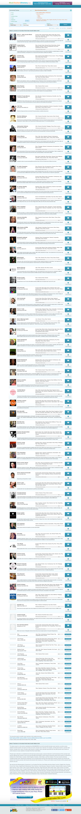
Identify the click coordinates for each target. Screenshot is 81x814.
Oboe (36, 86)
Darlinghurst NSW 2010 (22, 565)
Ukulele (58, 45)
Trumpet (54, 206)
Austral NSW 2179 (20, 524)
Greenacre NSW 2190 (21, 238)
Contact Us (59, 805)
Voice (42, 136)
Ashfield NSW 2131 (21, 664)
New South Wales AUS (33, 30)
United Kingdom (30, 756)
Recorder (40, 96)
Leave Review (68, 636)
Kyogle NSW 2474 (20, 341)
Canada (24, 756)
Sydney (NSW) (23, 738)
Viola (44, 349)
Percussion (37, 35)
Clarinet (60, 411)
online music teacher (29, 749)
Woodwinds (59, 206)
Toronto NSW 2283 (21, 514)
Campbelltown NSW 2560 (22, 412)
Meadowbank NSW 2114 (22, 177)
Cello (36, 126)
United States (19, 756)
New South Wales (63, 28)
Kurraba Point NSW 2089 (22, 635)
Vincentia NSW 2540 (21, 535)
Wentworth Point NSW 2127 (22, 107)
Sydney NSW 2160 (21, 443)
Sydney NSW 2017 (21, 401)
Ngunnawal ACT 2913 (21, 650)
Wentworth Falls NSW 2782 (22, 585)
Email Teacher (68, 634)
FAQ (64, 805)
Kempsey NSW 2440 (21, 484)
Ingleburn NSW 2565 (21, 453)
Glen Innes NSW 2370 (21, 248)
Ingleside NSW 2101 (21, 575)
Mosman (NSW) (38, 738)
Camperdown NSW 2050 (22, 157)
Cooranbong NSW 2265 (22, 137)
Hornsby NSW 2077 (21, 35)
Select (28, 20)
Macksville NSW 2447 (21, 433)
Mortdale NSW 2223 (21, 320)
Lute (36, 319)
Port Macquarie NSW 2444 (22, 289)
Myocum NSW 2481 (21, 640)
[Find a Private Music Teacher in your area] (42, 3)
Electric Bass (54, 45)
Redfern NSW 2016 (21, 669)
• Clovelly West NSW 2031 (22, 97)
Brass (36, 206)
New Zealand (50, 756)
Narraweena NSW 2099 (22, 127)
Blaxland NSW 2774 (21, 258)
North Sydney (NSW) (14, 738)
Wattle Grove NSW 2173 (22, 605)
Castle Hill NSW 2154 (21, 46)
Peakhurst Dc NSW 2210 (22, 727)
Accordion (37, 379)
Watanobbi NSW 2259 (21, 708)
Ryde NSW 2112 (20, 381)
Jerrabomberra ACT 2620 (22, 464)
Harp (42, 462)
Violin (36, 116)
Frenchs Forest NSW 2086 (22, 504)
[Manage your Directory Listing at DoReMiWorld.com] (62, 3)
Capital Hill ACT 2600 (21, 228)
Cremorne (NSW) (31, 738)
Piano (36, 45)
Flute (36, 65)
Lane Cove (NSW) (47, 738)
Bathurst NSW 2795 (21, 268)
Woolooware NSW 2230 (22, 197)
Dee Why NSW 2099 (21, 699)
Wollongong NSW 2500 (21, 310)
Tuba (48, 502)
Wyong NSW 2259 (21, 646)
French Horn (41, 711)
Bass (56, 34)
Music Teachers (52, 28)
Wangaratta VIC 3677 (21, 626)
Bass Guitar (37, 156)
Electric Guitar (51, 34)
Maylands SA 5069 (21, 57)
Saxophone (50, 206)
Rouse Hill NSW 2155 (21, 474)
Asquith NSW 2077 (21, 67)
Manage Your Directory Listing (31, 805)
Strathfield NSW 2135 (21, 685)
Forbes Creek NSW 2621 (22, 713)
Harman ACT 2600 (21, 87)
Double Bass (43, 156)
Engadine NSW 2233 (21, 361)
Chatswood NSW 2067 (21, 694)
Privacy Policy (51, 805)
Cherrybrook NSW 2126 (22, 689)
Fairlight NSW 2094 (21, 187)
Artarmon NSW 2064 (21, 659)
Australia (57, 28)
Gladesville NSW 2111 (21, 351)
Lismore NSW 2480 (21, 731)
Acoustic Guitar (38, 34)
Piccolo (39, 65)
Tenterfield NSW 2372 (21, 147)
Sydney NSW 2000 (21, 218)
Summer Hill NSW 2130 (22, 655)
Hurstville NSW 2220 (21, 208)
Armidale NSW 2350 (21, 279)
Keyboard (37, 46)
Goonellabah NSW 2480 (22, 371)
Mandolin (54, 247)
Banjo (54, 431)
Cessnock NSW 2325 (21, 555)
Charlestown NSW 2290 (22, 616)
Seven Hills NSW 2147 (21, 704)
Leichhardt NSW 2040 (21, 77)
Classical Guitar (45, 34)
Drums (58, 34)
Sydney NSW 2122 (21, 423)
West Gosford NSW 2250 (22, 678)
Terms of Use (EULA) (43, 805)
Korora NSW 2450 (20, 299)
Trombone (40, 502)
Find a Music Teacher (19, 805)
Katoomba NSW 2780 (21, 117)
